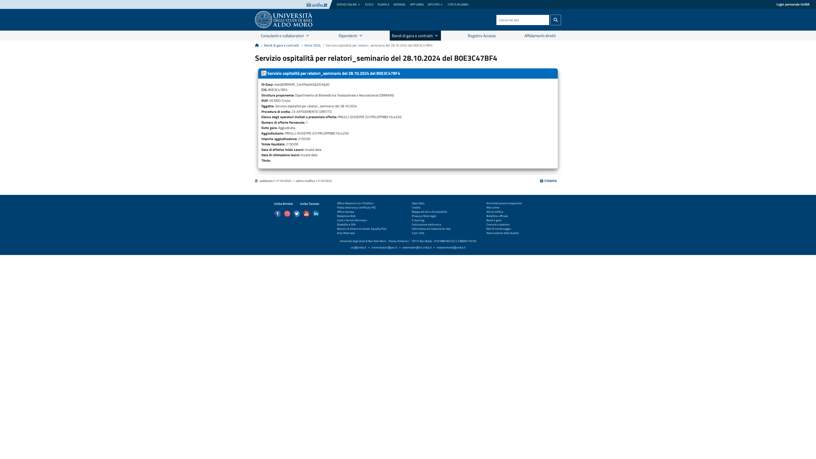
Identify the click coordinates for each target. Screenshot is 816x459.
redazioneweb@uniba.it (451, 247)
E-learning (418, 220)
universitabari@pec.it (384, 247)
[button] (311, 36)
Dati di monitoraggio (498, 229)
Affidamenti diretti (540, 36)
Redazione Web (346, 216)
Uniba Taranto (309, 203)
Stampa (550, 180)
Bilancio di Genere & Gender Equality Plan (362, 229)
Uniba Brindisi (283, 203)
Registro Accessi (482, 36)
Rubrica (383, 4)
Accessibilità (439, 212)
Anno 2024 (313, 45)
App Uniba (417, 4)
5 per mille (418, 233)
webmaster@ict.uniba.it (417, 247)
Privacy (416, 216)
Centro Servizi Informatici (352, 220)
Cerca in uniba (458, 4)
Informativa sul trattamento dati (431, 229)
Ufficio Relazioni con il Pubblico (355, 203)
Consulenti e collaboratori (282, 36)
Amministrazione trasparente (504, 203)
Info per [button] (434, 4)
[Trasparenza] (288, 19)
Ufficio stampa (345, 212)
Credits (416, 207)
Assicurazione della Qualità (502, 233)
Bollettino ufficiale (497, 216)
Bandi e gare (494, 220)
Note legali (429, 216)
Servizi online (347, 4)
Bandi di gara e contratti (412, 36)
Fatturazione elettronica (426, 224)
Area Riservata (346, 233)
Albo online (493, 207)
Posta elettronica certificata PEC (356, 207)
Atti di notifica (494, 212)
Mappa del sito (420, 212)
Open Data (418, 203)
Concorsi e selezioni (498, 224)
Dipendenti (348, 36)
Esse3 (369, 4)
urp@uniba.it (358, 247)
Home (257, 47)
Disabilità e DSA (346, 224)
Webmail (399, 4)
